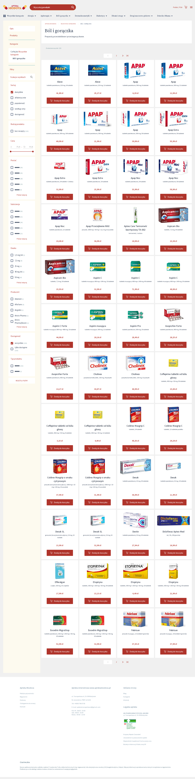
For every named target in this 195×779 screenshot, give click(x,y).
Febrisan (135, 630)
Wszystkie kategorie (15, 16)
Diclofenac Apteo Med (173, 531)
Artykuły (126, 700)
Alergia (31, 16)
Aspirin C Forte (60, 325)
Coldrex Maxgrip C (135, 425)
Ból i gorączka (62, 16)
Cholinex (98, 374)
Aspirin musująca (97, 325)
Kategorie (126, 697)
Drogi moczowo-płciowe (140, 16)
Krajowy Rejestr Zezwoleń (132, 734)
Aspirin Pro (135, 325)
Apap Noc (135, 178)
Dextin (135, 531)
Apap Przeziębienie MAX (97, 226)
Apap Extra (173, 129)
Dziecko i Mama (163, 16)
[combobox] (74, 7)
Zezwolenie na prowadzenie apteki (135, 738)
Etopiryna (97, 582)
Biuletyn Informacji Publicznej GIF (134, 744)
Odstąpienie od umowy (28, 703)
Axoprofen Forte (173, 325)
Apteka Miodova (50, 24)
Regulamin (23, 697)
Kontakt (22, 707)
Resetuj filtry (22, 380)
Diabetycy (100, 16)
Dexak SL (59, 531)
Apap (135, 81)
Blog (124, 693)
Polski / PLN (177, 7)
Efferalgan (60, 582)
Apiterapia (45, 16)
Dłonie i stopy (117, 16)
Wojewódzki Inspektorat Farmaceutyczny (137, 741)
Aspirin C (97, 277)
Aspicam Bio (173, 226)
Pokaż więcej (22, 195)
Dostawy (23, 700)
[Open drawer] (191, 7)
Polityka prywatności (27, 693)
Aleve (59, 81)
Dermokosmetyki (82, 16)
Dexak (136, 477)
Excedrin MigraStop (59, 630)
